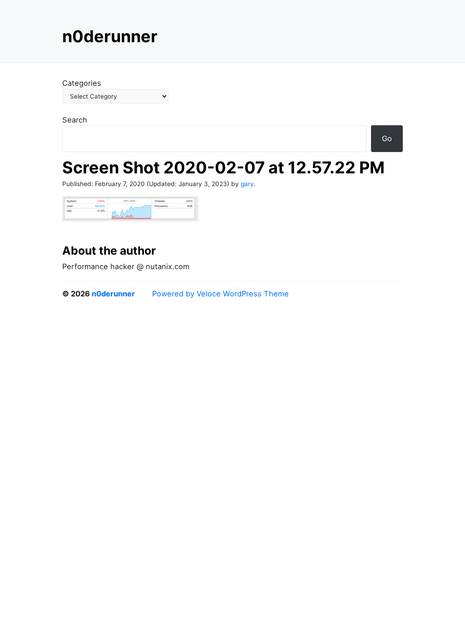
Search (74, 119)
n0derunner (110, 36)
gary (247, 183)
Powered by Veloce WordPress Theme (220, 293)
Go (387, 138)
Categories (81, 83)
